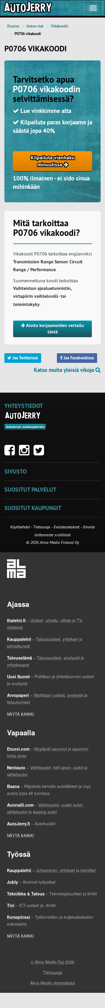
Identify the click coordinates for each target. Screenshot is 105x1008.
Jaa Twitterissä (24, 358)
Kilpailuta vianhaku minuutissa (53, 161)
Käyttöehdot (20, 527)
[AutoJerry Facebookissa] (11, 453)
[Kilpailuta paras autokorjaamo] (27, 8)
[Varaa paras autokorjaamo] (22, 415)
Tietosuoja (41, 527)
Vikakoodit (59, 26)
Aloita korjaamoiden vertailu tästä (54, 328)
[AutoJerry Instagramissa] (25, 453)
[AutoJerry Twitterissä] (40, 453)
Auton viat (35, 26)
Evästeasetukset (66, 527)
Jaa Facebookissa (78, 358)
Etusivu (13, 26)
